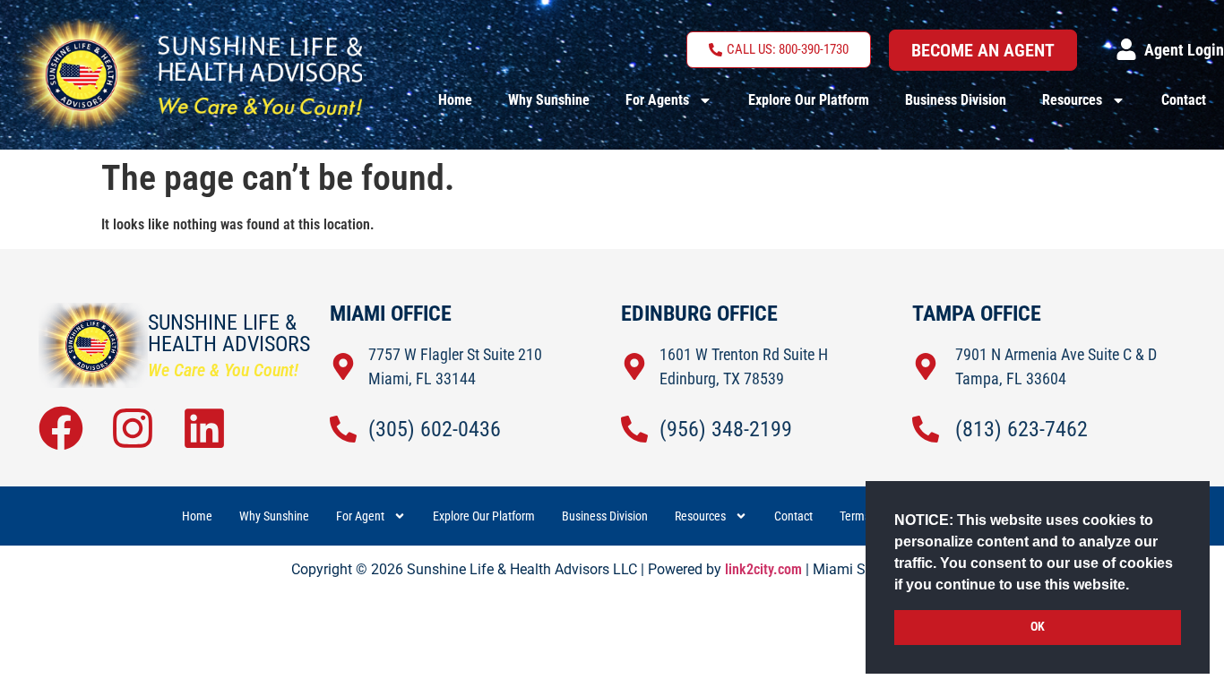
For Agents (657, 99)
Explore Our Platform (808, 99)
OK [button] (1037, 626)
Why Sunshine (549, 99)
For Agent (360, 516)
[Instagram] (132, 428)
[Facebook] (61, 428)
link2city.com (763, 569)
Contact (1183, 99)
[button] (1135, 586)
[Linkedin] (204, 428)
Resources (1072, 99)
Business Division (955, 99)
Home (455, 99)
